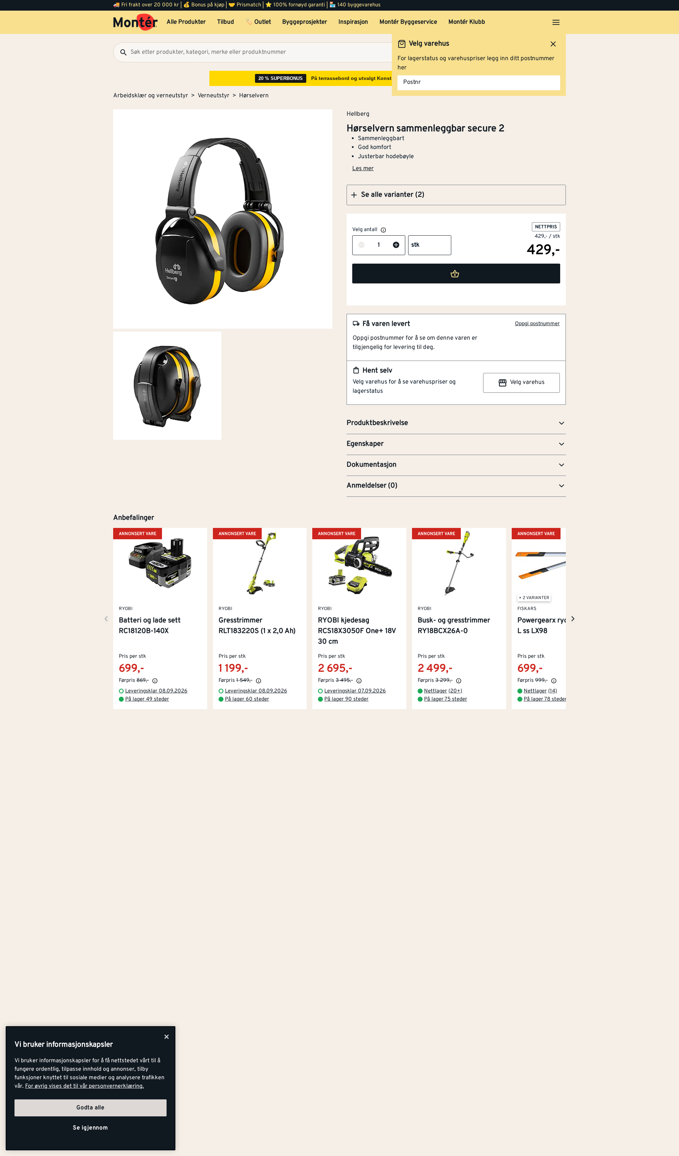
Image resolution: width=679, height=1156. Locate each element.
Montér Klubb (466, 22)
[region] (90, 1088)
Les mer (363, 169)
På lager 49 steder (147, 699)
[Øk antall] (396, 245)
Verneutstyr (214, 96)
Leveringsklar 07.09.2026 (355, 691)
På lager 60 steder (247, 699)
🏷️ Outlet (258, 22)
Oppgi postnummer (537, 324)
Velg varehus (527, 382)
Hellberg (358, 113)
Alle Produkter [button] (186, 22)
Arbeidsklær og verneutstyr (150, 96)
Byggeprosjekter (304, 22)
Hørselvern (254, 96)
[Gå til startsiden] (135, 22)
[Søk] (121, 52)
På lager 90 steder (346, 699)
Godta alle (90, 1107)
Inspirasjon (353, 22)
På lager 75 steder (445, 699)
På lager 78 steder (545, 699)
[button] (456, 195)
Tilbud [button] (225, 22)
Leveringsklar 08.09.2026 (156, 691)
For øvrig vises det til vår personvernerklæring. (84, 1086)
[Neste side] (106, 619)
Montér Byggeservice (408, 22)
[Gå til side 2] (167, 386)
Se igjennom (90, 1128)
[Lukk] (166, 1037)
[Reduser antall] (361, 245)
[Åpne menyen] (556, 22)
